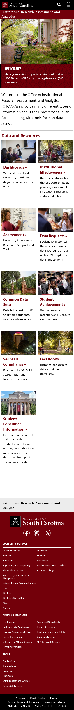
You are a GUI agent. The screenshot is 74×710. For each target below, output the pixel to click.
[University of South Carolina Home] (16, 4)
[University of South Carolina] (37, 521)
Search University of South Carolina (59, 4)
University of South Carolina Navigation (68, 4)
